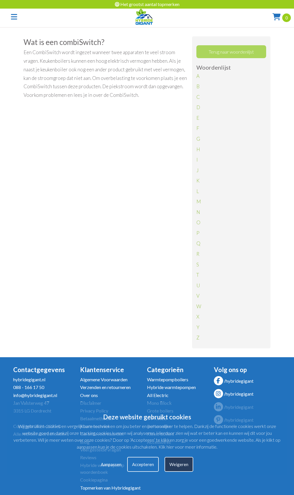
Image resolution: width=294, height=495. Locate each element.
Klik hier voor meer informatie (187, 446)
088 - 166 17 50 (28, 387)
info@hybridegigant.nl (35, 395)
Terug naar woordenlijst (231, 51)
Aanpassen (111, 464)
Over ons (89, 395)
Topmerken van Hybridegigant (110, 487)
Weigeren (178, 464)
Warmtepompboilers (167, 379)
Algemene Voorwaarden (103, 379)
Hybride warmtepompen (171, 387)
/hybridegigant (239, 381)
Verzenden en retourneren (105, 387)
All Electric (158, 395)
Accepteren (143, 464)
